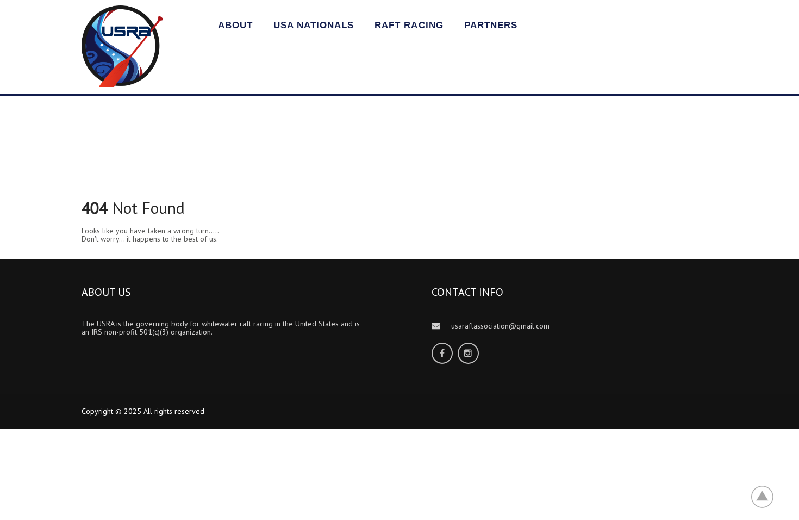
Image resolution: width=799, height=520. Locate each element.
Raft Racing (408, 25)
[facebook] (442, 353)
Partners (490, 25)
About (235, 25)
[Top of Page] (768, 496)
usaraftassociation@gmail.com (500, 326)
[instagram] (468, 353)
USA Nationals (313, 25)
